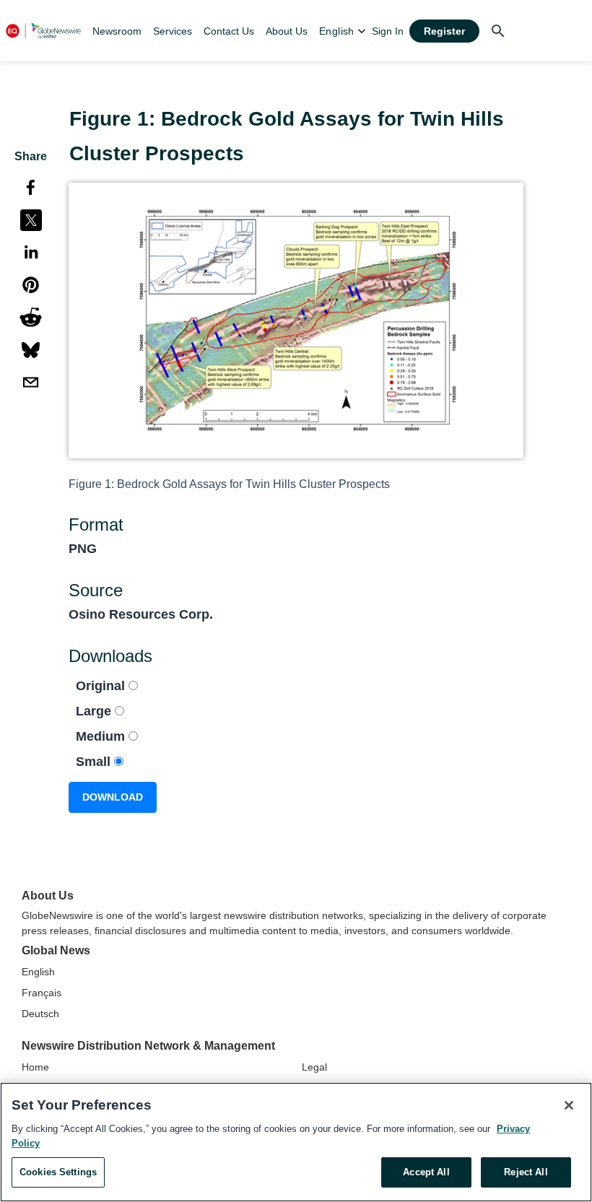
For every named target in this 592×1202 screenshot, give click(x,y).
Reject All (525, 1172)
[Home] (43, 30)
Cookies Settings (58, 1172)
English (38, 971)
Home (35, 1067)
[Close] (569, 1105)
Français (41, 992)
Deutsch (40, 1013)
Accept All (426, 1172)
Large (95, 711)
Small (95, 761)
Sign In (388, 31)
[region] (296, 1142)
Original (102, 686)
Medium (102, 736)
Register (444, 31)
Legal (314, 1067)
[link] (117, 31)
